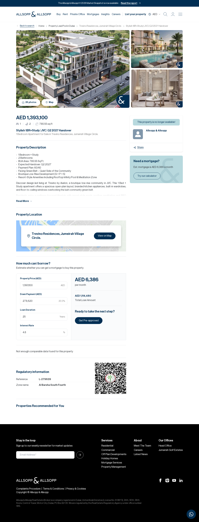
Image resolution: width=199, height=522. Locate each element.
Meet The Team (142, 445)
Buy (59, 14)
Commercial (108, 450)
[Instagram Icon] (167, 480)
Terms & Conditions (53, 489)
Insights (105, 14)
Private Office (77, 14)
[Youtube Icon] (174, 480)
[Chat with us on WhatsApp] (191, 514)
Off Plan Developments (113, 454)
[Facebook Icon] (160, 480)
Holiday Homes (109, 458)
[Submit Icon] (78, 455)
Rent (65, 14)
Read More (22, 201)
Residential (107, 445)
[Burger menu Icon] (180, 14)
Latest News (141, 454)
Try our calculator (147, 176)
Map (51, 102)
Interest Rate (27, 326)
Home (41, 26)
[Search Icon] (165, 14)
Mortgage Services (111, 462)
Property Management (113, 467)
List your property (135, 14)
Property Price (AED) (30, 279)
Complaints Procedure (28, 489)
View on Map (105, 236)
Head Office (165, 445)
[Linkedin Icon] (181, 480)
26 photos (30, 102)
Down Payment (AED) (31, 294)
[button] (173, 14)
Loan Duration (27, 310)
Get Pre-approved (89, 320)
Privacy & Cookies (76, 489)
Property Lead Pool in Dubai (62, 26)
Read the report (129, 3)
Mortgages (93, 14)
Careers (116, 14)
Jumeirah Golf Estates (171, 450)
